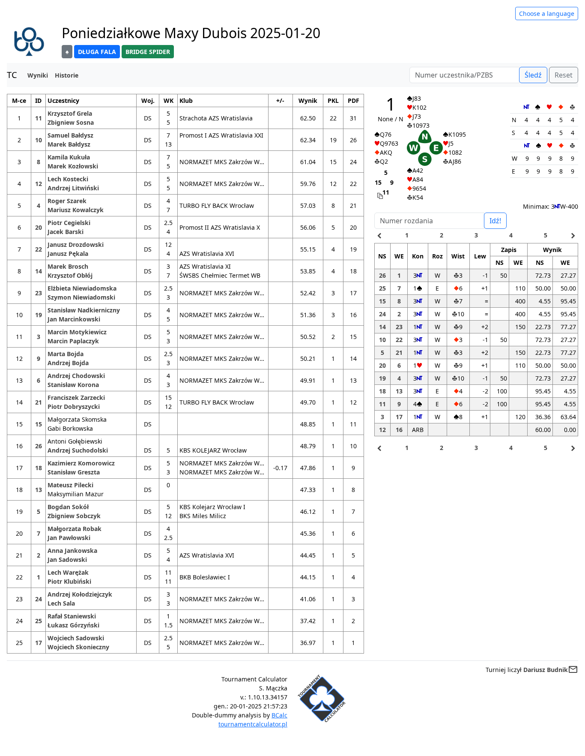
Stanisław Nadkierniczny (84, 310)
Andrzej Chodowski (76, 376)
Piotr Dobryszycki (74, 406)
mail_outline (573, 669)
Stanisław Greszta (74, 472)
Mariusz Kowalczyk (76, 210)
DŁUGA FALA (97, 52)
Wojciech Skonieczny (78, 647)
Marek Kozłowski (73, 166)
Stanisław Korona (73, 385)
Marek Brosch (68, 266)
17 (38, 643)
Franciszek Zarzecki (76, 397)
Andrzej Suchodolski (78, 450)
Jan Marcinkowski (74, 319)
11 (38, 118)
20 (38, 227)
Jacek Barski (66, 232)
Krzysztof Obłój (70, 275)
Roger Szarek (67, 201)
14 (38, 271)
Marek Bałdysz (69, 144)
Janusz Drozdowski (76, 244)
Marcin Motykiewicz (77, 332)
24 (38, 599)
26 (38, 446)
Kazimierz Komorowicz (81, 463)
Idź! (495, 220)
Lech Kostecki (68, 179)
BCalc (279, 715)
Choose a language (546, 13)
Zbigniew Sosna (71, 122)
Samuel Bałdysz (70, 135)
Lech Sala (61, 603)
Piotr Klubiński (69, 581)
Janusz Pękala (68, 253)
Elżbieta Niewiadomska (82, 288)
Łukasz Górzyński (73, 625)
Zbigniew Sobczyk (74, 516)
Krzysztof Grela (70, 113)
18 (38, 468)
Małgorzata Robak (74, 529)
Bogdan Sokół (68, 507)
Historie (66, 75)
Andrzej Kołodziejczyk (80, 594)
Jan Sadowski (67, 559)
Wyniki (37, 75)
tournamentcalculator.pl (252, 724)
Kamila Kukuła (69, 157)
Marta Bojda (66, 354)
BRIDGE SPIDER (147, 52)
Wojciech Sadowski (76, 638)
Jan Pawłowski (69, 538)
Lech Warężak (68, 572)
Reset (564, 75)
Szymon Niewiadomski (81, 297)
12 (38, 184)
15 (38, 424)
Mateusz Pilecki (70, 485)
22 (38, 249)
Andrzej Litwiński (73, 188)
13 (38, 490)
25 (38, 621)
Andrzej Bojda (68, 363)
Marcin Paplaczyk (73, 341)
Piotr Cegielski (69, 223)
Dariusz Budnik (545, 670)
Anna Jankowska (72, 550)
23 (38, 293)
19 (38, 315)
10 (38, 140)
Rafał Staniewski (72, 616)
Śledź (533, 75)
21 (38, 402)
